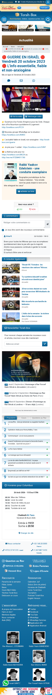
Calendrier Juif (34, 582)
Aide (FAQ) (6, 620)
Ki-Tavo (30, 515)
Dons (43, 19)
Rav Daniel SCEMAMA (29, 321)
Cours (23, 418)
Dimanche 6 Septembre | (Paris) (25, 394)
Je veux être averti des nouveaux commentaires (24, 230)
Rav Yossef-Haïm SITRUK (39, 683)
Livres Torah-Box (35, 590)
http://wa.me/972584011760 (13, 157)
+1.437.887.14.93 (40, 550)
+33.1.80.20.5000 (40, 544)
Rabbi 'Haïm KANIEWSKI (39, 646)
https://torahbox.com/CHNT (34, 147)
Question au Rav (34, 19)
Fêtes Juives (7, 585)
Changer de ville (26, 533)
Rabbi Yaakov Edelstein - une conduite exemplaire (33, 168)
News (13, 47)
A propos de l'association (12, 609)
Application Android (38, 626)
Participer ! (45, 8)
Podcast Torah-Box (36, 596)
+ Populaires (11, 418)
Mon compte (8, 2)
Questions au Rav (39, 418)
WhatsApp (34, 618)
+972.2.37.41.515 (11, 550)
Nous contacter (14, 544)
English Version (34, 598)
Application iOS (36, 623)
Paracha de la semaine (11, 582)
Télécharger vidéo (34, 116)
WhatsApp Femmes (38, 620)
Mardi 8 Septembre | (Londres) (25, 403)
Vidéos (24, 19)
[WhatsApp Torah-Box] (48, 2)
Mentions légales (9, 615)
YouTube (34, 615)
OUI (20, 209)
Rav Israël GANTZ (13, 683)
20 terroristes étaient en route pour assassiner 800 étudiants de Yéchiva (36, 291)
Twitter (33, 609)
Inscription (32, 593)
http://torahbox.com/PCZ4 (13, 127)
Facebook (34, 612)
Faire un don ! (7, 612)
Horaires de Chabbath (37, 587)
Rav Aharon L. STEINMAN (13, 646)
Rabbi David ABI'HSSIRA (13, 665)
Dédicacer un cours (10, 596)
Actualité (20, 47)
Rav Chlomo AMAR (39, 665)
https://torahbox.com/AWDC (13, 135)
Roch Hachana (15, 19)
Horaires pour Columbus (20, 485)
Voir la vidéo (17, 116)
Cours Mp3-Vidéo (9, 590)
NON (33, 209)
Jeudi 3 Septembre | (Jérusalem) (25, 385)
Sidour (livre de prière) (37, 585)
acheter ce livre (27, 191)
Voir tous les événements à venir (26, 410)
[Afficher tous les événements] (16, 2)
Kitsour (24, 270)
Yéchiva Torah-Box (9, 593)
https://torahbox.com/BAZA (13, 155)
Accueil (5, 47)
